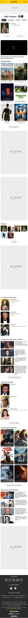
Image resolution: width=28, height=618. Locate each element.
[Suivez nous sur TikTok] (18, 579)
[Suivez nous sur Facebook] (6, 579)
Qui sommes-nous (9, 601)
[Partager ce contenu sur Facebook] (19, 16)
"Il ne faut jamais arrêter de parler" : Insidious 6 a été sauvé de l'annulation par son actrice (20, 359)
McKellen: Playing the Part (7, 101)
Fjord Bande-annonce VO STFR (21, 463)
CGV (3, 603)
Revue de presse (10, 604)
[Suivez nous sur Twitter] (10, 579)
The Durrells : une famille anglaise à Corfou (7, 80)
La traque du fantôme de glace (20, 101)
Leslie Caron (13, 324)
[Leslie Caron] (5, 330)
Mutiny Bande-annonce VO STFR (7, 481)
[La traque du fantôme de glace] (20, 92)
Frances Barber (13, 299)
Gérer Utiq (14, 605)
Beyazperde (21, 595)
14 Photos (14, 241)
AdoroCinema (5, 597)
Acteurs (8, 13)
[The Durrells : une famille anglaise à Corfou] (7, 71)
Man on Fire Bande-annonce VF (7, 445)
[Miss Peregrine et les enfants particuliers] (20, 71)
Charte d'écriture (18, 604)
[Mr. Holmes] (7, 112)
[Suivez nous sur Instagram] (14, 579)
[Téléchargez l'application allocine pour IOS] (12, 588)
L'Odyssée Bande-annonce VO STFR (21, 481)
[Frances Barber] (5, 305)
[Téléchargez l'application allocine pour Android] (16, 588)
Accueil (2, 13)
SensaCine (12, 595)
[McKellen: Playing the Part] (7, 92)
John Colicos (13, 384)
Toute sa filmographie (14, 126)
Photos (3, 224)
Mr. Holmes (7, 121)
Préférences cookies (17, 603)
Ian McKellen (13, 312)
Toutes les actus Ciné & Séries (14, 377)
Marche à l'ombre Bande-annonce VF (7, 463)
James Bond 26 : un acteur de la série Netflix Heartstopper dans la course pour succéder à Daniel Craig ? (21, 344)
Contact (3, 601)
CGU (25, 601)
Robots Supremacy (20, 121)
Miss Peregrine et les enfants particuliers (20, 80)
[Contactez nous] (21, 579)
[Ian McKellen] (5, 317)
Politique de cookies (9, 603)
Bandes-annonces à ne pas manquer (14, 485)
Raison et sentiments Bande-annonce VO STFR (21, 445)
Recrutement (15, 601)
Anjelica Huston (13, 408)
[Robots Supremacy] (20, 112)
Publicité (21, 601)
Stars (5, 13)
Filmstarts (3, 595)
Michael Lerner (13, 396)
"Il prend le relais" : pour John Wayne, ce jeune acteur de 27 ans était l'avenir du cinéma (21, 518)
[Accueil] (13, 2)
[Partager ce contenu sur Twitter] (22, 16)
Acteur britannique (14, 13)
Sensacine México (18, 597)
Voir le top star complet (14, 423)
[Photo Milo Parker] (4, 229)
